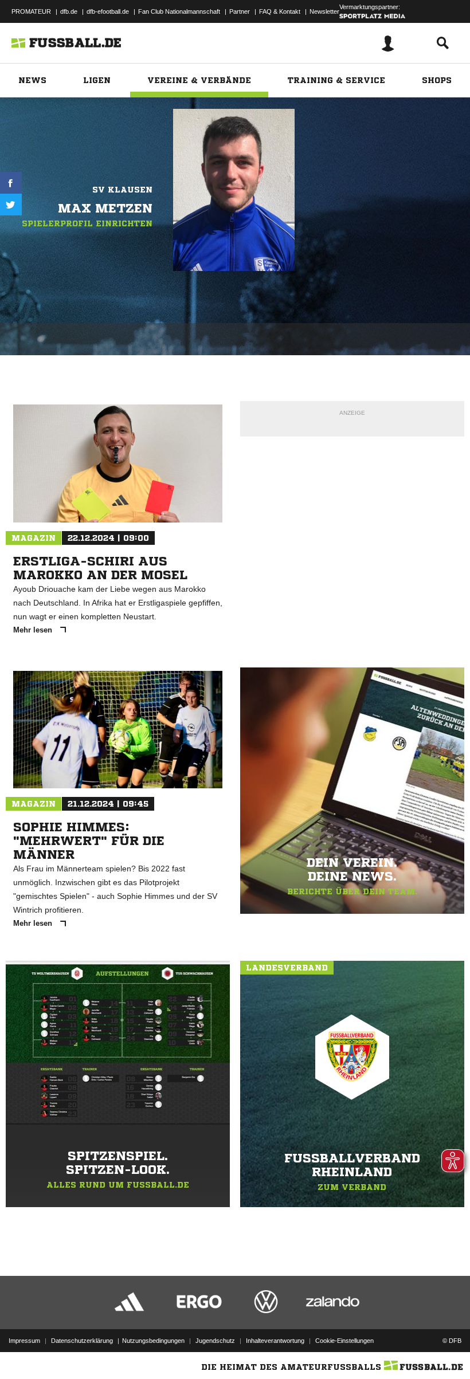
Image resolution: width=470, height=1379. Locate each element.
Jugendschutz (215, 1340)
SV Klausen (122, 190)
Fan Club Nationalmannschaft (179, 11)
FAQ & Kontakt (279, 11)
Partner (239, 11)
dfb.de (68, 11)
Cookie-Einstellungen (344, 1340)
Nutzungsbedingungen (153, 1340)
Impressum (24, 1340)
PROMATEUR (31, 11)
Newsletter (324, 11)
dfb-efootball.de (108, 11)
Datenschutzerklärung (82, 1340)
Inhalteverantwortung (275, 1340)
